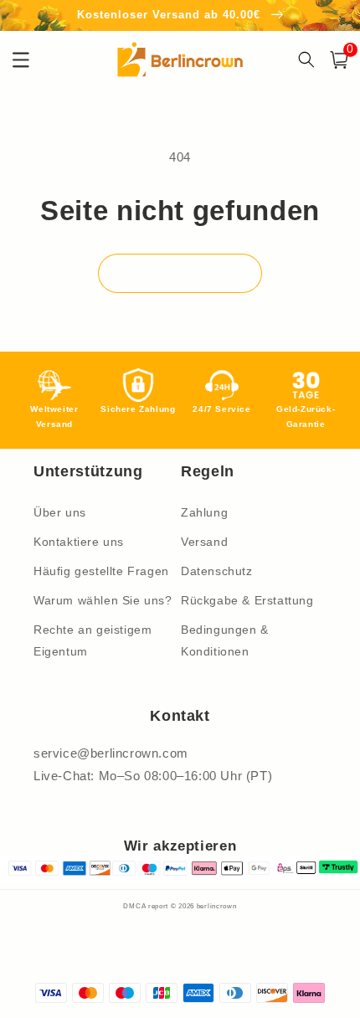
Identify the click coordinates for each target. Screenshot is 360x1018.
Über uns (59, 512)
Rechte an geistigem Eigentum (92, 640)
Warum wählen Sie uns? (102, 600)
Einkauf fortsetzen (180, 273)
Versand (204, 541)
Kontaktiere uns (78, 541)
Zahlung (204, 512)
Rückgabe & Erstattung (247, 600)
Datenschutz (217, 571)
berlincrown (217, 906)
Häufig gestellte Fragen (101, 571)
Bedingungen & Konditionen (225, 640)
